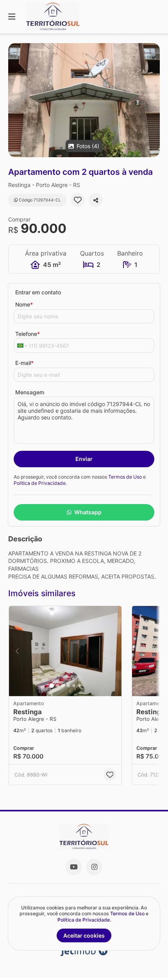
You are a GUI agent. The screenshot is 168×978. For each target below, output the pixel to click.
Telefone (27, 333)
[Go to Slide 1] (51, 685)
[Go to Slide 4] (68, 685)
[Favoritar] (78, 200)
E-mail (24, 362)
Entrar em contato (38, 292)
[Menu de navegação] (11, 16)
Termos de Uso (125, 477)
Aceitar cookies (84, 935)
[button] (84, 100)
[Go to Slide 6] (79, 685)
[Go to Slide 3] (62, 685)
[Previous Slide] (14, 100)
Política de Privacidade (40, 483)
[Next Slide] (153, 100)
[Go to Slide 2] (57, 685)
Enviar (84, 458)
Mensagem (29, 392)
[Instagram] (94, 867)
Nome (24, 304)
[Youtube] (74, 867)
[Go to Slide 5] (73, 685)
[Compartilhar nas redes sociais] (96, 200)
